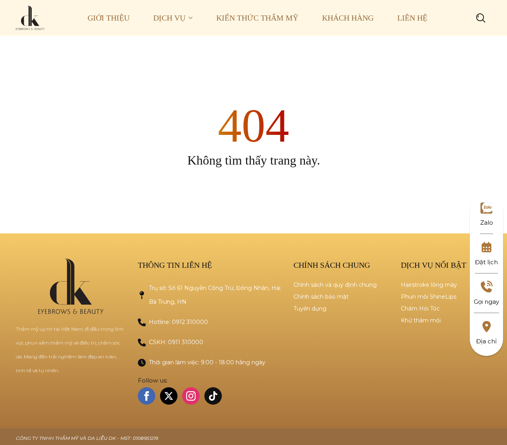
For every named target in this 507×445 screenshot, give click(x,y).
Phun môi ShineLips (428, 296)
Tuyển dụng (310, 308)
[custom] (213, 396)
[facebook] (146, 396)
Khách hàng (348, 17)
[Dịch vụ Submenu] (194, 18)
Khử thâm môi (421, 320)
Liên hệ (412, 17)
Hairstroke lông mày (429, 284)
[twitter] (168, 396)
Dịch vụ (169, 17)
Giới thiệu (109, 17)
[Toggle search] (481, 18)
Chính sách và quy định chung (335, 284)
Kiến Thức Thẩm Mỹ (257, 17)
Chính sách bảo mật (321, 296)
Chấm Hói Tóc (420, 308)
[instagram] (191, 396)
